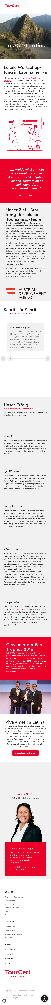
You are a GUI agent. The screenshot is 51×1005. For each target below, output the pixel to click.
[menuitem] (42, 6)
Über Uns (10, 892)
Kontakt (9, 963)
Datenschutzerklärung (25, 991)
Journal (9, 954)
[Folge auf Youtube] (20, 982)
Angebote (10, 921)
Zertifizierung (11, 927)
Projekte (9, 944)
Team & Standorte (13, 908)
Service (9, 959)
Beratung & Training (13, 934)
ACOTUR (8, 622)
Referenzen (10, 901)
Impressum (10, 991)
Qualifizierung (11, 930)
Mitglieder (10, 949)
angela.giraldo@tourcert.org (22, 867)
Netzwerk (9, 915)
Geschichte (10, 904)
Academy (9, 937)
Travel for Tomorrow (14, 897)
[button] (25, 753)
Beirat (7, 911)
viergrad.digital (11, 998)
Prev (3, 358)
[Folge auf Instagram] (7, 982)
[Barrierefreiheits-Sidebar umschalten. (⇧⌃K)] (44, 998)
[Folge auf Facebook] (13, 982)
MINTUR (15, 609)
